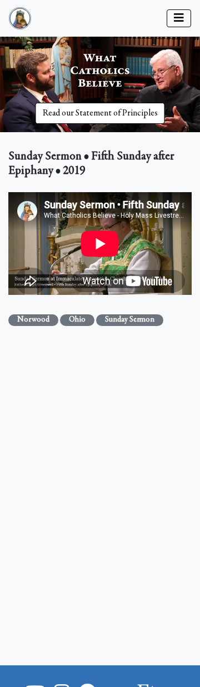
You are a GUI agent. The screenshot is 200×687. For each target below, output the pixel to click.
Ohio (77, 320)
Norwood (33, 320)
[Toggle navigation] (179, 18)
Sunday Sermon (129, 320)
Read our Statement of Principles (100, 113)
